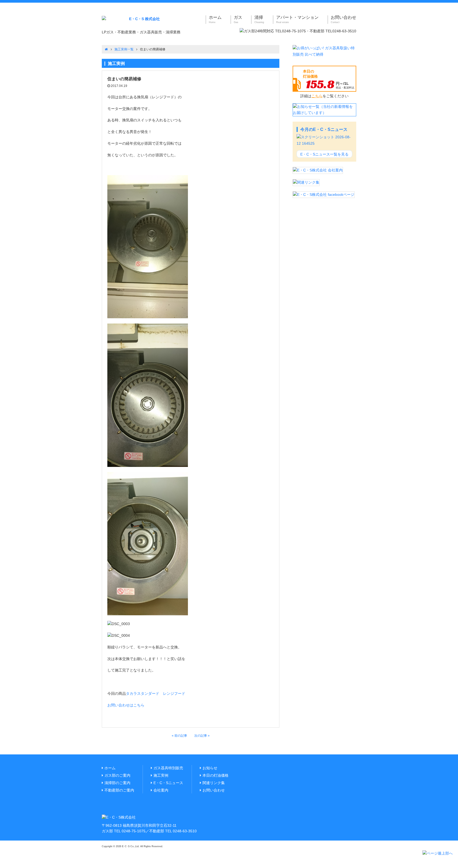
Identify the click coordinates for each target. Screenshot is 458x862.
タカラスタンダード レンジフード (155, 693)
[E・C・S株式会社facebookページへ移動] (324, 194)
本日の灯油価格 (215, 775)
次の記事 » (202, 735)
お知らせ (209, 768)
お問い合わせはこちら (125, 705)
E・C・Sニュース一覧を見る (324, 154)
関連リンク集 (213, 783)
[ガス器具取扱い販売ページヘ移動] (324, 51)
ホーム (215, 19)
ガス (238, 19)
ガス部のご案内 (117, 775)
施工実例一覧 (124, 49)
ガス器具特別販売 (168, 768)
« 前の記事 (179, 735)
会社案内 (160, 790)
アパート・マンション (297, 19)
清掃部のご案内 (117, 783)
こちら (317, 96)
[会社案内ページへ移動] (318, 170)
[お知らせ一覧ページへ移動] (324, 109)
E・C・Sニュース (168, 783)
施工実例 (160, 775)
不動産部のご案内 (119, 790)
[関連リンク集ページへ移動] (306, 182)
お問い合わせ (343, 19)
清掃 (259, 19)
